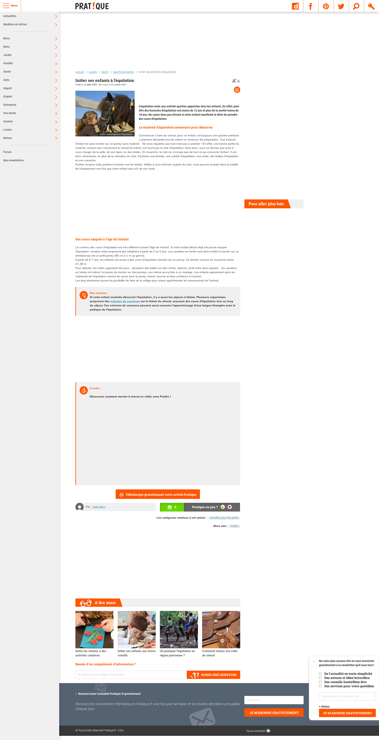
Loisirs (7, 129)
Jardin (7, 55)
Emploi (7, 96)
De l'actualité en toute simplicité (348, 673)
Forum (7, 152)
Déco (6, 46)
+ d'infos (324, 706)
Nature (7, 138)
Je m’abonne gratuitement (347, 713)
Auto (6, 79)
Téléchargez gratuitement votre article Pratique (161, 494)
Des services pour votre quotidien (349, 686)
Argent (7, 88)
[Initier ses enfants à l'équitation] (105, 113)
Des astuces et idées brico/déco (347, 678)
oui (223, 507)
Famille (8, 63)
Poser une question (218, 675)
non (230, 507)
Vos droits (9, 113)
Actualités (9, 16)
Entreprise (9, 104)
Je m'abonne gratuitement (274, 713)
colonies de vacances (125, 301)
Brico (6, 38)
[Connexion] (371, 5)
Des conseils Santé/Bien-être (345, 682)
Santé (7, 71)
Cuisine (8, 121)
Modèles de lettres (15, 24)
